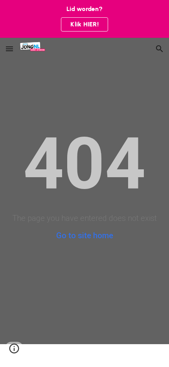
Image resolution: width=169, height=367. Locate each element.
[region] (84, 19)
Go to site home (84, 235)
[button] (9, 48)
